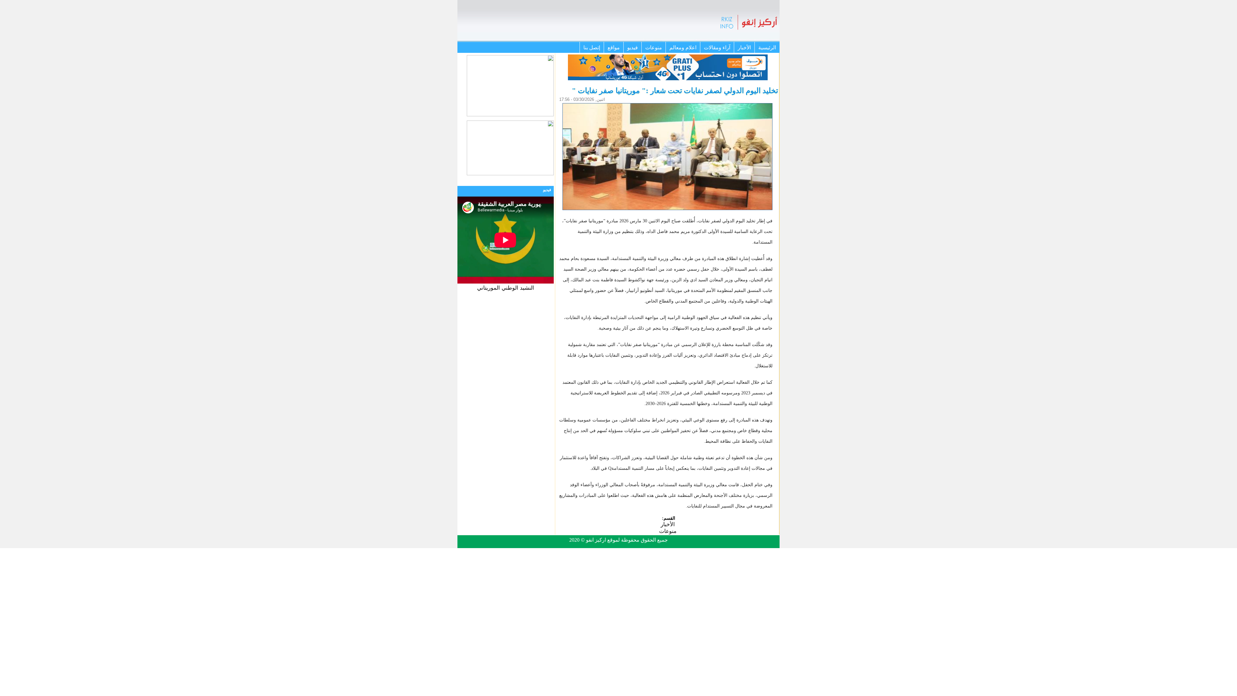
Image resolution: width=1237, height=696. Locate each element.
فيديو (632, 47)
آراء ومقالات (717, 47)
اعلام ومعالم (682, 47)
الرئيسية (767, 47)
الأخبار (744, 47)
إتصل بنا (591, 47)
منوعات (653, 47)
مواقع (614, 47)
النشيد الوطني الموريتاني (505, 288)
